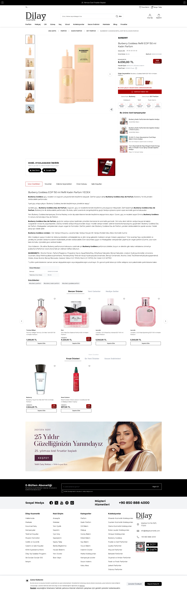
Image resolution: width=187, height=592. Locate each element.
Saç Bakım (85, 542)
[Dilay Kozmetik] (149, 515)
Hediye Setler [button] (112, 291)
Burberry (132, 96)
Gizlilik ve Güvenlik (32, 542)
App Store (36, 170)
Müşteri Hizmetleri (32, 538)
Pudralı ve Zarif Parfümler (118, 542)
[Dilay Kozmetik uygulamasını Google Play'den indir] (152, 550)
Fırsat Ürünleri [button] (73, 359)
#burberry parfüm (35, 283)
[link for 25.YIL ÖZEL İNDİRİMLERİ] (93, 446)
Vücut (67, 24)
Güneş (52, 24)
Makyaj (38, 24)
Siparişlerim (57, 538)
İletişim (28, 562)
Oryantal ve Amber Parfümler (119, 558)
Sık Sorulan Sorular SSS (34, 558)
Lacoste (98, 330)
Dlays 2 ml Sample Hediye (136, 152)
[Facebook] (51, 503)
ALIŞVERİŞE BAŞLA (134, 122)
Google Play (50, 170)
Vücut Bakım (85, 546)
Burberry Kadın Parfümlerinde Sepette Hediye (144, 119)
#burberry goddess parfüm (70, 283)
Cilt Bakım (84, 526)
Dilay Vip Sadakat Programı (35, 554)
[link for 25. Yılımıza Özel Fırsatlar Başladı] (93, 2)
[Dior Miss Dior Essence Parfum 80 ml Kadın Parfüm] (76, 312)
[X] (56, 503)
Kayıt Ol (156, 487)
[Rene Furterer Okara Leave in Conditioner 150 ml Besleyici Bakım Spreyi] (76, 379)
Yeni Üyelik (57, 526)
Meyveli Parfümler (115, 550)
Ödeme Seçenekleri (64, 184)
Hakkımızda (29, 518)
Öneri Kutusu (81, 184)
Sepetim (56, 530)
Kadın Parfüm (76, 31)
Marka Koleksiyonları (88, 554)
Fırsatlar (124, 24)
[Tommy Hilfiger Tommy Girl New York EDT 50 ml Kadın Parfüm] (41, 312)
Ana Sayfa (52, 31)
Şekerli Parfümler (114, 566)
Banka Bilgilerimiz (59, 546)
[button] (2, 2)
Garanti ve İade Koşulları (34, 546)
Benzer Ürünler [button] (75, 291)
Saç (60, 24)
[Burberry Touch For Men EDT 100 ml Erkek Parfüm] (41, 379)
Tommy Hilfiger (31, 330)
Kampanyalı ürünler (88, 558)
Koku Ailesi (85, 566)
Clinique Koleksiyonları (116, 534)
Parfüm (28, 24)
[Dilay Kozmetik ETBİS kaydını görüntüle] (140, 547)
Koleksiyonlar (78, 24)
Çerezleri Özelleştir (135, 584)
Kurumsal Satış (31, 526)
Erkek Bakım (85, 538)
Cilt (45, 24)
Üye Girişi (56, 534)
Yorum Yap (121, 50)
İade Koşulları (96, 184)
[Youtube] (61, 503)
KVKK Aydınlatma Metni (34, 550)
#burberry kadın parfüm (51, 283)
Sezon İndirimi (93, 24)
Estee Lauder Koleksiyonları (118, 530)
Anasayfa (56, 518)
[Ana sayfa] (36, 16)
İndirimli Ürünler (86, 550)
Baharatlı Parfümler (115, 554)
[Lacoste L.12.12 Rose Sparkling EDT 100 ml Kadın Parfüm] (146, 312)
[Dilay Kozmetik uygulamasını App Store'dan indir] (152, 544)
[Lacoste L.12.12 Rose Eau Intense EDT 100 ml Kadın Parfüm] (111, 312)
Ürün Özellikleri (34, 184)
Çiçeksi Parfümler (115, 546)
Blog (115, 24)
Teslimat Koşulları (31, 534)
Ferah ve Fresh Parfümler (118, 562)
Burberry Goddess (115, 538)
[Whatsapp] (72, 503)
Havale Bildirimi (59, 550)
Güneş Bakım (86, 534)
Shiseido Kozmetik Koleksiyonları (120, 518)
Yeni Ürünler (57, 554)
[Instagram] (67, 503)
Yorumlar (48, 184)
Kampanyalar (30, 530)
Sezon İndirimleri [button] (112, 359)
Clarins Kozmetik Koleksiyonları (120, 526)
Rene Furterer (65, 397)
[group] (76, 74)
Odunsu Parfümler (115, 569)
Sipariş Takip (57, 542)
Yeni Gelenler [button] (94, 291)
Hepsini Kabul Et (153, 584)
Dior (62, 330)
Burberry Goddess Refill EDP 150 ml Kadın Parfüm (119, 31)
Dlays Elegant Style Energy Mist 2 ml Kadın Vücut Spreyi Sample (144, 146)
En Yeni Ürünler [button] (92, 359)
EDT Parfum (91, 31)
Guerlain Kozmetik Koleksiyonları (120, 522)
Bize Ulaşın (57, 558)
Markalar (106, 24)
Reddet (33, 588)
